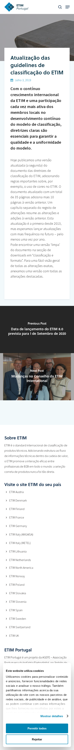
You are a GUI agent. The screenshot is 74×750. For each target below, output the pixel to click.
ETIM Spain (16, 610)
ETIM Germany (18, 526)
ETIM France (16, 517)
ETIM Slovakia (17, 593)
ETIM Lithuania (18, 551)
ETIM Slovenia (17, 601)
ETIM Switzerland (19, 627)
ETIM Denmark (18, 500)
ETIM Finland (16, 509)
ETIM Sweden (17, 618)
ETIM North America (21, 567)
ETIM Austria (16, 492)
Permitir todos (37, 728)
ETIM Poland (16, 584)
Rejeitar (37, 739)
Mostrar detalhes (51, 716)
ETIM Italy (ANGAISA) (21, 534)
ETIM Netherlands (20, 560)
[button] (67, 7)
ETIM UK (14, 635)
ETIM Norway (17, 576)
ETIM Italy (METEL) (20, 543)
